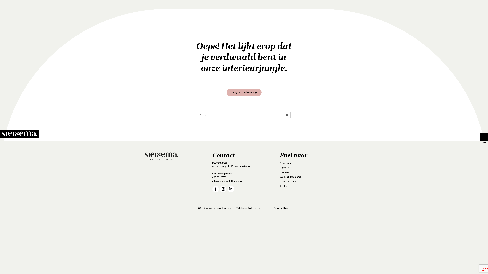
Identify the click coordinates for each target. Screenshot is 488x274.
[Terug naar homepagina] (17, 131)
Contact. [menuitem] (284, 186)
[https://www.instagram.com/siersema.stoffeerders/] (223, 189)
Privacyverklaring (281, 208)
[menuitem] (215, 189)
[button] (484, 137)
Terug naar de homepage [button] (244, 92)
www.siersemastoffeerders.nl (218, 208)
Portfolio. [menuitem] (284, 167)
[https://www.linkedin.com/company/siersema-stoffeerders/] (231, 189)
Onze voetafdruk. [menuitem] (288, 181)
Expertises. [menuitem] (285, 163)
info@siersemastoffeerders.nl (227, 181)
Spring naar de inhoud (11, 38)
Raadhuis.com (253, 208)
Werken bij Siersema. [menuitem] (290, 177)
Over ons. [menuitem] (285, 172)
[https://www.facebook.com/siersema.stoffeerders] (215, 189)
